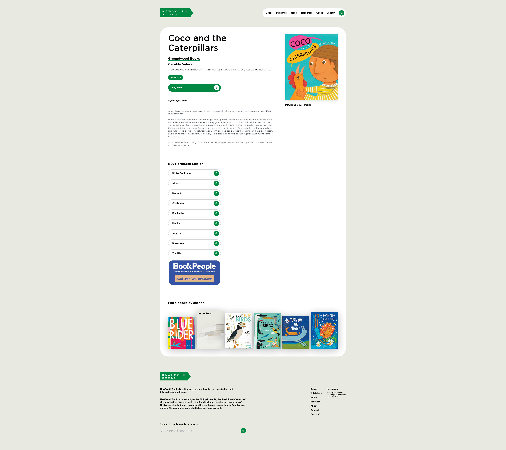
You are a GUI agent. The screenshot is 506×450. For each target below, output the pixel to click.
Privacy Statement (335, 393)
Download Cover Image (298, 105)
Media (294, 12)
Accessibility (332, 397)
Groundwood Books (184, 58)
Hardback (176, 77)
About (319, 12)
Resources (306, 12)
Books (269, 12)
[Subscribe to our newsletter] (243, 430)
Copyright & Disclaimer (336, 395)
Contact (331, 12)
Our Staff (315, 414)
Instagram (333, 389)
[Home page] (176, 12)
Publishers (281, 12)
